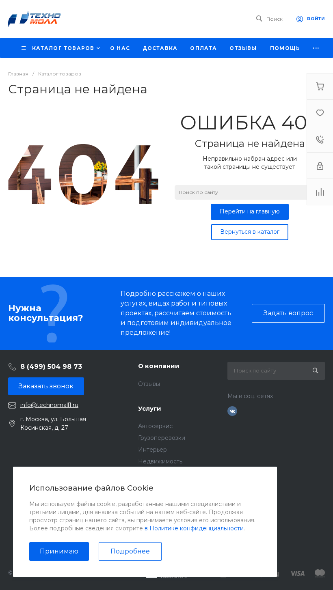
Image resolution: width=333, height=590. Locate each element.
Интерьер (152, 449)
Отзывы (149, 384)
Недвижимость (160, 461)
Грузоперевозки (161, 437)
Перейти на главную (250, 211)
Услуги (149, 408)
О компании (158, 366)
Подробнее (130, 551)
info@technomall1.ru (49, 405)
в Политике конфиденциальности (194, 528)
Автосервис (155, 426)
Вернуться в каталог (249, 231)
